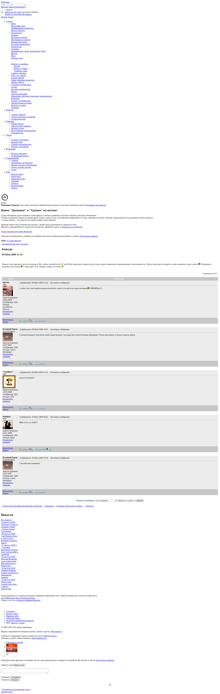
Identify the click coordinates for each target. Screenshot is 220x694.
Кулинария (11, 149)
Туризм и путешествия (21, 85)
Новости (10, 110)
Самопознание (12, 158)
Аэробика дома (20, 71)
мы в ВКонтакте (8, 598)
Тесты (13, 170)
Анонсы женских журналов (23, 117)
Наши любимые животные (23, 80)
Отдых (14, 87)
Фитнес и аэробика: (19, 64)
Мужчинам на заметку (21, 40)
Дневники (49, 506)
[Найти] (26, 5)
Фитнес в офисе (21, 68)
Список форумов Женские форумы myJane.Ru (22, 506)
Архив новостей (18, 119)
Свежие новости (18, 114)
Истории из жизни (19, 37)
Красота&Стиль (18, 26)
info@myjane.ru (50, 636)
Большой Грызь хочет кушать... (15, 244)
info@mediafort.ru (39, 638)
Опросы (14, 183)
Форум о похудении (20, 147)
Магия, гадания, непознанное (24, 165)
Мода (13, 24)
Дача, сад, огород (18, 75)
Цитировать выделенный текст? (16, 689)
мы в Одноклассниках (25, 598)
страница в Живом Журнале (28, 600)
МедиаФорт (56, 631)
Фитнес (17, 66)
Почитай (15, 108)
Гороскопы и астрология (21, 163)
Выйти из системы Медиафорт (18, 14)
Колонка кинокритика (21, 89)
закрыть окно (7, 692)
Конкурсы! (16, 176)
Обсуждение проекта (89, 236)
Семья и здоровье (18, 73)
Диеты (9, 135)
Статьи (9, 21)
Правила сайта (12, 616)
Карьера (14, 35)
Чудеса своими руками (21, 167)
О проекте (10, 611)
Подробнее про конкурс (96, 205)
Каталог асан (17, 58)
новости (14, 623)
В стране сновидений (20, 44)
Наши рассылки (18, 179)
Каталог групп (17, 128)
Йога (13, 56)
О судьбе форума (13, 241)
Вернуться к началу (8, 320)
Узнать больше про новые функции (16, 231)
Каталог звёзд (17, 174)
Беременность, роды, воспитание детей (28, 51)
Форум (14, 188)
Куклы (14, 91)
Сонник (14, 160)
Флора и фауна (17, 82)
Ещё (8, 172)
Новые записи (17, 124)
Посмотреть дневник (8, 312)
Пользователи (17, 133)
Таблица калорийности (21, 144)
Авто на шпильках (19, 94)
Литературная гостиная (21, 103)
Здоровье (15, 49)
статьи (22, 623)
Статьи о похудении (20, 140)
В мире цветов (17, 78)
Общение (10, 121)
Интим (14, 53)
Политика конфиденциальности (20, 620)
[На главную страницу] (5, 2)
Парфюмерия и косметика (22, 28)
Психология (16, 33)
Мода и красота (18, 30)
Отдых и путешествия (20, 101)
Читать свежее (7, 17)
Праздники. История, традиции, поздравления (31, 96)
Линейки (15, 181)
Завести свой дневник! (21, 126)
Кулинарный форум (19, 156)
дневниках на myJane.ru (71, 227)
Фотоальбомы (17, 186)
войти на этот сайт (13, 12)
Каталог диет (17, 142)
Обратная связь (12, 618)
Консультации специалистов (23, 131)
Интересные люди (19, 42)
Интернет (15, 98)
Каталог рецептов (19, 153)
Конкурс (90, 506)
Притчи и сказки (18, 105)
